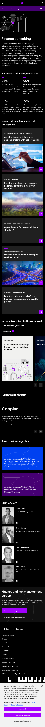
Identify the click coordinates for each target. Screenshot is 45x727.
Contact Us (5, 647)
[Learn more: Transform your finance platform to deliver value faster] (22, 230)
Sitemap (5, 654)
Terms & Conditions (8, 662)
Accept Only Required (22, 715)
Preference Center (8, 635)
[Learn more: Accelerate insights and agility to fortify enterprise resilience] (22, 150)
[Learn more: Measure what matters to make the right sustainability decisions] (22, 300)
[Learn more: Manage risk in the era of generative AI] (22, 195)
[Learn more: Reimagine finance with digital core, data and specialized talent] (22, 265)
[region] (22, 705)
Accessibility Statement (10, 670)
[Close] (41, 686)
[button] (14, 610)
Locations (5, 650)
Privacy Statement (8, 658)
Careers (4, 639)
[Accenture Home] (22, 2)
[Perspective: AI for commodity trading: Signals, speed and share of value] (17, 358)
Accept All (22, 709)
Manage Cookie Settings (22, 721)
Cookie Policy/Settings (9, 666)
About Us (5, 643)
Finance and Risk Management (12, 9)
